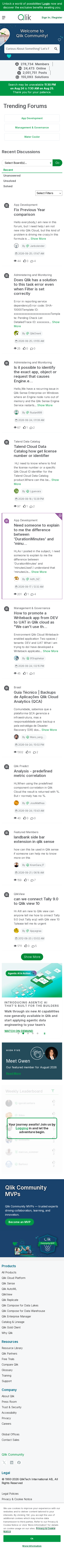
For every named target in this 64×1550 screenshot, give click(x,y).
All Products (9, 1272)
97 (18, 506)
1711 (19, 946)
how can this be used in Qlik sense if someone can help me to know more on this (36, 853)
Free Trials (8, 1359)
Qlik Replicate (10, 1300)
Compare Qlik (10, 1364)
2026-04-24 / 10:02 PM (31, 744)
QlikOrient (35, 333)
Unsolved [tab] (9, 181)
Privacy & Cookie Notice (17, 1499)
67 (18, 427)
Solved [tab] (7, 186)
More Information (31, 1545)
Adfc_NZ (35, 579)
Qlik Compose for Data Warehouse (23, 1311)
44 (19, 261)
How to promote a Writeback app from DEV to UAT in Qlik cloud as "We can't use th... (36, 620)
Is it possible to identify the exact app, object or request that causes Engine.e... (35, 374)
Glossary (7, 1370)
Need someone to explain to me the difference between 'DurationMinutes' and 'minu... (36, 534)
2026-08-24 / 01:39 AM (31, 420)
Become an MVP (20, 1222)
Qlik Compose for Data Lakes (20, 1305)
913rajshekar (37, 658)
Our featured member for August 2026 (31, 1067)
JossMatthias (37, 803)
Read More (13, 1073)
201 (19, 594)
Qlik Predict (21, 766)
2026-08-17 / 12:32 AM (30, 586)
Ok (31, 1538)
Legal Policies (10, 1493)
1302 (20, 752)
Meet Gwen (18, 1061)
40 (19, 818)
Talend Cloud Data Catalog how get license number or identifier (35, 451)
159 (19, 880)
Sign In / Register (52, 17)
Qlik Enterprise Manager (16, 1316)
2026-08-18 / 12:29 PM (31, 498)
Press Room (9, 1401)
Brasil (17, 687)
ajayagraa (35, 930)
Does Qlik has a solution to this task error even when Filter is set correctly (35, 287)
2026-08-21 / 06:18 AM (31, 872)
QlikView (19, 894)
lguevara (35, 491)
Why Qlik (7, 1333)
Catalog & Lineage (13, 1322)
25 (18, 348)
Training (6, 1375)
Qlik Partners (9, 1353)
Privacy (6, 1418)
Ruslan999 (36, 412)
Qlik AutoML (9, 1289)
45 (18, 673)
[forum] (6, 205)
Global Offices (10, 1434)
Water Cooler (32, 136)
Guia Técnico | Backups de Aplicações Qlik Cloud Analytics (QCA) (36, 697)
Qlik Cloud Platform (13, 1278)
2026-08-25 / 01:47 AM (31, 253)
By (33, 245)
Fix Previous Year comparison (29, 212)
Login (46, 3)
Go (57, 163)
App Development (32, 118)
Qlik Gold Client (11, 1327)
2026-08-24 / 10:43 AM (31, 810)
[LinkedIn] (11, 1462)
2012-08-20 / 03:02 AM (31, 938)
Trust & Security (12, 1407)
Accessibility (9, 1412)
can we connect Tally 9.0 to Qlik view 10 (36, 901)
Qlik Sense (8, 1283)
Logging (22, 1128)
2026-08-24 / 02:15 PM (31, 665)
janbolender (37, 245)
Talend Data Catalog (27, 441)
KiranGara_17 (37, 865)
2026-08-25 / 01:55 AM (31, 341)
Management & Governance (32, 127)
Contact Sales (10, 1440)
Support (7, 1381)
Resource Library (12, 1348)
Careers (6, 1423)
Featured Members (26, 832)
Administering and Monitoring (33, 275)
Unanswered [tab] (11, 175)
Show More (38, 238)
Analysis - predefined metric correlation (33, 773)
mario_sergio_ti (38, 737)
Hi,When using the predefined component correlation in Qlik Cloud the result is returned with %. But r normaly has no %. (37, 790)
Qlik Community (13, 1454)
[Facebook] (19, 1462)
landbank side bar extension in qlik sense (34, 839)
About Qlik (8, 1396)
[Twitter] (4, 1462)
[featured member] (51, 1053)
